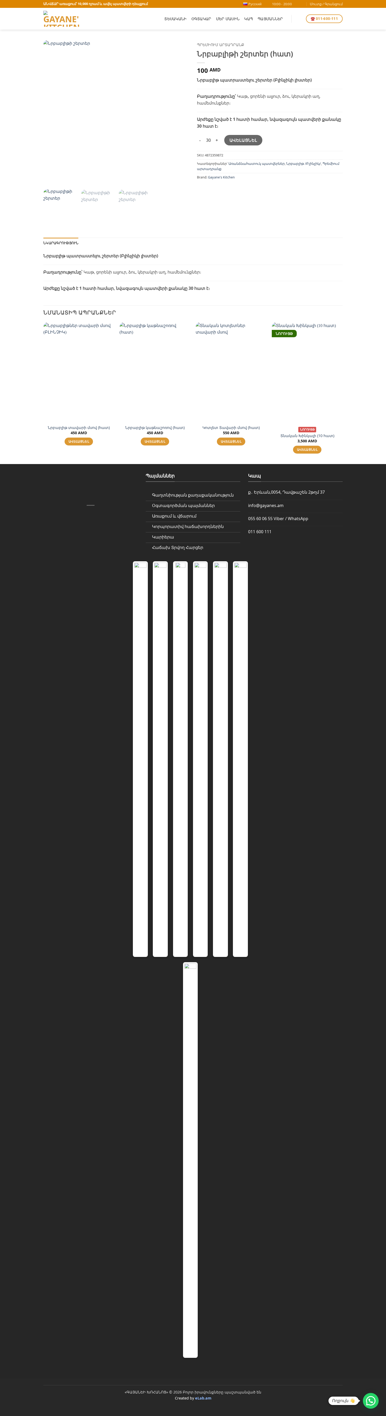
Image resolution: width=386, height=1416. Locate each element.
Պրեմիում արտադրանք (220, 44)
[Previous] (53, 112)
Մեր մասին (228, 18)
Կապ (248, 18)
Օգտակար (201, 18)
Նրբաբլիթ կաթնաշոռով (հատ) (155, 427)
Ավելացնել (243, 140)
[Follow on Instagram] (302, 4)
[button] (298, 19)
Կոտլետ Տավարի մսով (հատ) (231, 427)
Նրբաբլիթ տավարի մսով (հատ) (79, 427)
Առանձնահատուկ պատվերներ (256, 163)
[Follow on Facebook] (297, 4)
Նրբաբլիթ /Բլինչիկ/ (303, 163)
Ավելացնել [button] (79, 441)
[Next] (179, 112)
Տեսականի (175, 18)
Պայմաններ (270, 18)
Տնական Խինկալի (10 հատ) (307, 435)
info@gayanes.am (266, 505)
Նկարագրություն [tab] (61, 243)
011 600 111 (260, 532)
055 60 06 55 (260, 518)
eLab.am (203, 1398)
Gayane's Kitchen (221, 177)
